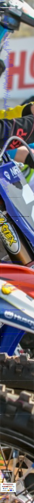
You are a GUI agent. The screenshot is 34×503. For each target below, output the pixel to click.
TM (4, 104)
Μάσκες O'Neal (6, 43)
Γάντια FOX (5, 29)
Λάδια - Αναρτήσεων (6, 132)
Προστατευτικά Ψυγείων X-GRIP (9, 66)
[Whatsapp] (5, 223)
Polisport (8, 58)
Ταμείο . (2, 195)
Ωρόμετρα (5, 84)
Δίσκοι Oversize (6, 123)
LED (3, 97)
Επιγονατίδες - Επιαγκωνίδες (7, 38)
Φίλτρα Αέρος (5, 118)
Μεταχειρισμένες (5, 182)
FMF (4, 69)
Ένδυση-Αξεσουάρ (5, 179)
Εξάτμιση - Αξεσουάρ (6, 191)
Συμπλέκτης (4, 155)
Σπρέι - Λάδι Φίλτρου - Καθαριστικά (7, 162)
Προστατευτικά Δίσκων (6, 61)
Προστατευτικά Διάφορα (6, 67)
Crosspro (8, 51)
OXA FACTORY (6, 73)
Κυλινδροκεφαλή (5, 151)
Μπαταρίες (3, 163)
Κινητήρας (3, 145)
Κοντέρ (5, 83)
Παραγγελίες (3, 497)
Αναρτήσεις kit (5, 131)
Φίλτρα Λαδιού (5, 119)
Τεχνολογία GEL (5, 165)
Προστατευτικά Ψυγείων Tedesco (9, 64)
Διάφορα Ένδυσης (5, 47)
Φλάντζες (4, 154)
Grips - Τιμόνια (4, 111)
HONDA (7, 80)
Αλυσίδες (5, 77)
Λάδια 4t (4, 160)
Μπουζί (4, 152)
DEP (4, 68)
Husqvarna (9, 53)
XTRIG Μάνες (7, 108)
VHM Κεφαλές (4, 146)
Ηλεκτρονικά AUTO (5, 189)
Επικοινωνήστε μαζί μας (4, 494)
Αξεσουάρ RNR (7, 44)
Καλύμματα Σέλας (5, 98)
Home (1, 197)
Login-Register (3, 196)
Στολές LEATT (6, 16)
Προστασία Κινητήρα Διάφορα (9, 59)
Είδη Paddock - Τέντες (5, 133)
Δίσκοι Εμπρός (5, 122)
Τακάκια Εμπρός (6, 124)
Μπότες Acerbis (6, 33)
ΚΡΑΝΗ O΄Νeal (6, 24)
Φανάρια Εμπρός (6, 187)
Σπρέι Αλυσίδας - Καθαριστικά (6, 161)
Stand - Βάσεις (5, 134)
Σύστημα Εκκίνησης (6, 143)
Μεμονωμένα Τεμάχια (8, 91)
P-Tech (7, 52)
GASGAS (5, 148)
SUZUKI (7, 81)
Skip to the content (2, 0)
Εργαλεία (3, 180)
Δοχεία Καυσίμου (5, 139)
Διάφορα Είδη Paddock (6, 135)
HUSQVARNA (7, 79)
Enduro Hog (8, 57)
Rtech (4, 93)
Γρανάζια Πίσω (6, 74)
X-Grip (3, 171)
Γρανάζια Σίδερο (7, 76)
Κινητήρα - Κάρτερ (8, 56)
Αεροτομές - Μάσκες (6, 184)
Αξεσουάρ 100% (7, 41)
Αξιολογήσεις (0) (3, 225)
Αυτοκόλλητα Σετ (6, 105)
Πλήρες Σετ (7, 96)
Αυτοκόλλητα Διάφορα (6, 106)
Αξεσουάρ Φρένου (6, 125)
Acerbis (5, 88)
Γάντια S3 (5, 30)
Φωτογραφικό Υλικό (4, 193)
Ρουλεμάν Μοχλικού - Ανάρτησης (7, 129)
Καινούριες (4, 181)
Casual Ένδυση (4, 46)
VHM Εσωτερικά (6, 150)
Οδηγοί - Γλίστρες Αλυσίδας (7, 78)
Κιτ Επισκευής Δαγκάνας (8, 127)
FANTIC (5, 100)
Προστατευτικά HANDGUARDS (7, 49)
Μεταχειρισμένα (3, 178)
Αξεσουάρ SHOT (7, 45)
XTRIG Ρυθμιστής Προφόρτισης (9, 110)
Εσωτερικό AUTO (5, 183)
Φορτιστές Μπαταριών (5, 166)
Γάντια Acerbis (5, 26)
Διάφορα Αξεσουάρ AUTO (6, 192)
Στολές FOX (5, 18)
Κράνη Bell (5, 23)
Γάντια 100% (5, 27)
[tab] (18, 225)
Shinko (3, 172)
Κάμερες (2, 175)
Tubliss (3, 174)
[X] (3, 223)
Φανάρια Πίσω (5, 188)
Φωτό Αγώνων (4, 194)
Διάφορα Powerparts (6, 144)
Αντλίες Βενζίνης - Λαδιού (6, 156)
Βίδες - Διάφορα (6, 82)
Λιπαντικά (3, 159)
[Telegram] (4, 223)
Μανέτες (5, 121)
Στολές (3, 15)
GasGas (9, 54)
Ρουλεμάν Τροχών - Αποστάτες (7, 87)
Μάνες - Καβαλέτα (5, 107)
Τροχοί (3, 85)
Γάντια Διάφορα (6, 31)
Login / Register (2, 2)
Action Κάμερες (4, 176)
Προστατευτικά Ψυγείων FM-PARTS (10, 65)
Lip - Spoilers (5, 185)
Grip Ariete (5, 114)
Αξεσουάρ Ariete (7, 42)
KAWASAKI (5, 102)
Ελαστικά (3, 167)
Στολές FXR (5, 17)
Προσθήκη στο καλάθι (3, 221)
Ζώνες (5, 39)
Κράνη (3, 21)
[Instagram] (2, 223)
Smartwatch (4, 177)
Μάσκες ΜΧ (4, 40)
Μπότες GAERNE (6, 35)
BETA (6, 72)
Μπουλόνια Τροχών (5, 186)
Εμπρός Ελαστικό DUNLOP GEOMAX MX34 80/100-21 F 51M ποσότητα (8, 220)
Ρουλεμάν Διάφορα (6, 130)
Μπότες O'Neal (6, 36)
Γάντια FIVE (5, 28)
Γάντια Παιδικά (6, 32)
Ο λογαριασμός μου (4, 498)
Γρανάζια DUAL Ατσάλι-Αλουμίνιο (9, 75)
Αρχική (2, 14)
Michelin (4, 169)
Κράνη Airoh (5, 22)
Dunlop (4, 168)
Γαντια (3, 25)
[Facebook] (0, 223)
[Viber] (7, 223)
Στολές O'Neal (5, 20)
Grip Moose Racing (6, 115)
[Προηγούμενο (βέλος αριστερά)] (0, 502)
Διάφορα (4, 158)
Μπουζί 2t (5, 153)
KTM (6, 70)
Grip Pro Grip (5, 113)
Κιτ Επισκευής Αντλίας (8, 126)
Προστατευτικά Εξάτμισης (7, 62)
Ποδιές (6, 50)
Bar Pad (5, 116)
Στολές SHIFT (5, 19)
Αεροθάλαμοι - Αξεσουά (5, 173)
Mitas (3, 170)
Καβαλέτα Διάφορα (8, 109)
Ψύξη (3, 136)
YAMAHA (7, 71)
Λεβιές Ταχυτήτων (6, 142)
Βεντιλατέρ (5, 137)
